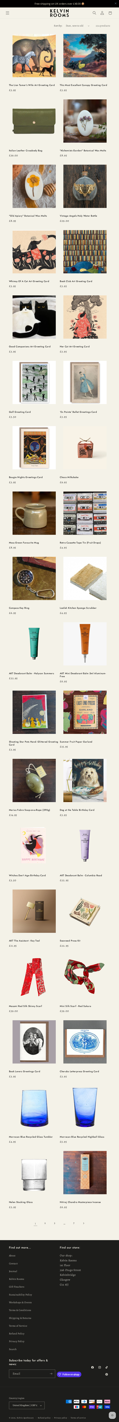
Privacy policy (60, 1417)
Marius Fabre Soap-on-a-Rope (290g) (29, 810)
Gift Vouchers (16, 1286)
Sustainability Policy (20, 1294)
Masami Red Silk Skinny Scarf (25, 1006)
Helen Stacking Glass (21, 1202)
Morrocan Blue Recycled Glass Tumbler (31, 1136)
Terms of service (78, 1417)
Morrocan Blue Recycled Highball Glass (82, 1136)
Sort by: (58, 25)
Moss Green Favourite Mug (24, 542)
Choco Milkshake (69, 477)
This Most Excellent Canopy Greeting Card (83, 85)
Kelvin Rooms (16, 1279)
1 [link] (35, 1223)
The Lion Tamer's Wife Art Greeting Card (32, 85)
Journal (13, 1271)
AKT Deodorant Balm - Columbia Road (81, 875)
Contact (13, 1263)
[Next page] (84, 1223)
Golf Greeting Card (20, 412)
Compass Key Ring (19, 608)
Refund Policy (16, 1333)
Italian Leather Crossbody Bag (25, 150)
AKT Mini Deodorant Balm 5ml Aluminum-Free (83, 675)
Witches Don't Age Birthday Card (27, 875)
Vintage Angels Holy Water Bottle (78, 215)
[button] (7, 13)
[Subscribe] (51, 1374)
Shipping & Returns (20, 1318)
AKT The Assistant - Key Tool (24, 940)
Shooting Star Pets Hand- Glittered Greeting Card (33, 743)
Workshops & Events (20, 1302)
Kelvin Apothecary (25, 1417)
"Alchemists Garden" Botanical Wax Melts (83, 150)
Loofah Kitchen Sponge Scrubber (78, 608)
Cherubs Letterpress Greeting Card (79, 1071)
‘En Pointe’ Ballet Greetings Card (78, 412)
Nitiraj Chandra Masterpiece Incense (80, 1202)
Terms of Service (18, 1326)
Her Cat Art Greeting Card (75, 346)
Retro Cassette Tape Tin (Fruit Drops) (80, 542)
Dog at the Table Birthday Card (77, 810)
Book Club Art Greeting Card (76, 281)
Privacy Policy (17, 1341)
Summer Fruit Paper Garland (76, 741)
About (12, 1255)
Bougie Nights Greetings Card (26, 477)
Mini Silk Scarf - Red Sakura (75, 1006)
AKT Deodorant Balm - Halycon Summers (31, 673)
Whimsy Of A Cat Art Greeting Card (29, 281)
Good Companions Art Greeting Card (30, 346)
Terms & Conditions (20, 1310)
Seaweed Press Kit (70, 940)
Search (13, 1349)
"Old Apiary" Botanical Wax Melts (28, 215)
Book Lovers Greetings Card (24, 1071)
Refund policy (44, 1417)
